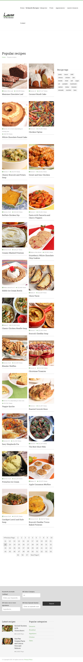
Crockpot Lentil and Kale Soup (13, 520)
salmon (60, 87)
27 (28, 544)
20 (46, 541)
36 (19, 548)
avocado (60, 90)
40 (37, 548)
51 (37, 551)
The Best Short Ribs (37, 447)
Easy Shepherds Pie (10, 444)
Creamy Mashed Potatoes (13, 253)
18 (37, 541)
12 (10, 541)
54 (51, 551)
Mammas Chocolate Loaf (12, 94)
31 (46, 544)
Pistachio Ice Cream (10, 482)
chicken (67, 77)
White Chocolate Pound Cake (14, 137)
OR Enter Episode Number (30, 603)
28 (33, 544)
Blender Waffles (9, 366)
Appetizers (32, 633)
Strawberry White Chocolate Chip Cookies (41, 256)
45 (10, 551)
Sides (31, 641)
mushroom (73, 84)
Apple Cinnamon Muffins (40, 484)
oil (59, 84)
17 (32, 541)
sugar (77, 81)
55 (18, 555)
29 (37, 544)
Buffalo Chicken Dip (10, 215)
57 (27, 555)
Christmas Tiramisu (37, 371)
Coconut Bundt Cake (37, 94)
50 (33, 551)
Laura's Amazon (72, 8)
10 (51, 538)
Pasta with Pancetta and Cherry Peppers (39, 216)
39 (33, 548)
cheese (60, 77)
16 (28, 541)
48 (23, 551)
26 (23, 544)
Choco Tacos (34, 296)
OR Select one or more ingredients (9, 604)
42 (46, 548)
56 (22, 555)
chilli (72, 74)
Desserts (32, 626)
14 (19, 541)
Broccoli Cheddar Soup (38, 333)
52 (42, 551)
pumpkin (65, 84)
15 (23, 541)
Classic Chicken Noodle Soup (14, 328)
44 (5, 551)
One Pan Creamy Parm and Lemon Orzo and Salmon (19, 643)
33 (5, 548)
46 (14, 551)
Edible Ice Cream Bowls (12, 291)
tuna (75, 90)
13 (14, 541)
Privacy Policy (28, 659)
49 (28, 551)
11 (5, 541)
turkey (67, 87)
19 (41, 541)
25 (19, 544)
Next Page (34, 555)
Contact (22, 23)
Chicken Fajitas (35, 132)
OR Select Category (28, 591)
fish (74, 77)
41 (42, 548)
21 (51, 541)
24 (14, 544)
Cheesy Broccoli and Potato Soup (14, 176)
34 (10, 548)
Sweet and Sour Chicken (39, 175)
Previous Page (9, 538)
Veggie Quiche (8, 406)
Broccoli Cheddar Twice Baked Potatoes (39, 523)
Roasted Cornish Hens (38, 409)
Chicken (32, 637)
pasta (60, 74)
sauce (66, 74)
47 (19, 551)
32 (51, 544)
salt (72, 81)
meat (66, 81)
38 (28, 548)
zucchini (68, 90)
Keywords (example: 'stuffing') (8, 593)
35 (14, 548)
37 (23, 548)
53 (46, 551)
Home (22, 8)
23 (10, 544)
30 (42, 544)
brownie (74, 87)
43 (51, 548)
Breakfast (32, 630)
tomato (60, 81)
